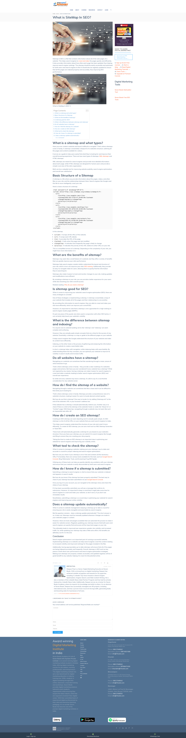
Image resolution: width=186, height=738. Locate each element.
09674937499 (125, 651)
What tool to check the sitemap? (64, 131)
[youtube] (126, 728)
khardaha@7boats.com (120, 668)
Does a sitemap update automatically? (67, 135)
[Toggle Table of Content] (86, 110)
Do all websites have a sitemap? (64, 124)
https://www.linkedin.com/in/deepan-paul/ (68, 593)
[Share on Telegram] (110, 563)
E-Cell (81, 659)
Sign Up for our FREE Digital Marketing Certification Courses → (123, 57)
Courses (105, 566)
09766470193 (125, 666)
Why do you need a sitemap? (74, 285)
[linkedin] (123, 728)
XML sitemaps (104, 156)
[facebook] (116, 728)
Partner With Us (84, 663)
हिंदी (81, 677)
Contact (82, 665)
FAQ (81, 671)
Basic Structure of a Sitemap (63, 115)
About (81, 643)
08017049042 (118, 649)
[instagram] (132, 728)
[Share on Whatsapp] (112, 563)
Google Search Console (95, 479)
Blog (57, 13)
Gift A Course (83, 661)
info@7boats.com (118, 654)
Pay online (82, 667)
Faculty (82, 645)
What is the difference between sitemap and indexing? (71, 122)
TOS (81, 669)
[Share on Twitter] (101, 563)
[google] (129, 728)
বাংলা (81, 675)
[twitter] (120, 728)
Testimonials (83, 649)
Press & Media (83, 673)
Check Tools (120, 71)
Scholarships (83, 651)
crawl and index (84, 61)
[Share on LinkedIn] (108, 563)
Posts (109, 566)
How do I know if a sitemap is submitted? (68, 133)
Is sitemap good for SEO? (62, 120)
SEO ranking (88, 266)
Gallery (82, 657)
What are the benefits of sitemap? (65, 117)
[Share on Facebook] (98, 563)
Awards (82, 647)
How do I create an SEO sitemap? (65, 129)
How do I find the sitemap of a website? (67, 126)
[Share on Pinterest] (105, 563)
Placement (82, 653)
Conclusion (61, 137)
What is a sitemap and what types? (65, 113)
